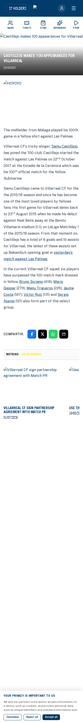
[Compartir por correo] (63, 334)
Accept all (51, 717)
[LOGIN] (62, 8)
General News (13, 47)
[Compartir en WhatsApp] (53, 334)
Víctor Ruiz (33, 294)
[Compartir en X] (42, 334)
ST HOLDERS (17, 8)
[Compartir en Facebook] (31, 334)
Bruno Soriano (31, 282)
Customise (12, 717)
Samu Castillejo (64, 146)
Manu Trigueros (40, 288)
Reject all (32, 717)
